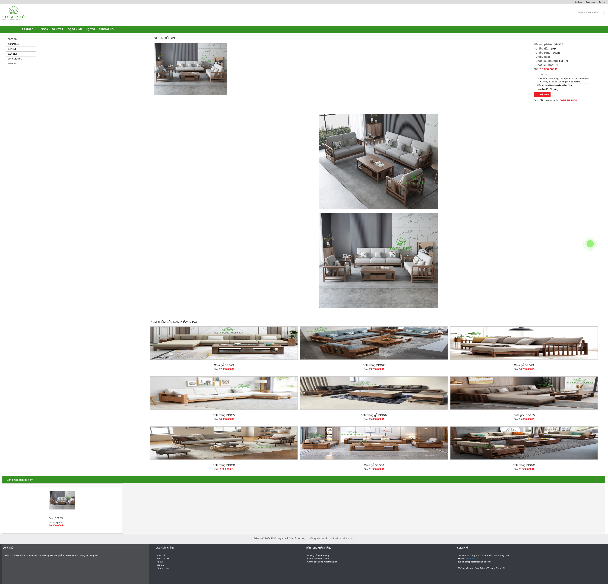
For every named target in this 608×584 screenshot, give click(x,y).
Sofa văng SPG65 (374, 365)
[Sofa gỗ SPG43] (524, 343)
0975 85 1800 (568, 100)
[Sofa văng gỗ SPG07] (374, 393)
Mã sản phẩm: (543, 44)
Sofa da (12, 63)
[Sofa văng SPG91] (224, 443)
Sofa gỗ (12, 39)
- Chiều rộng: (542, 52)
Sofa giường (15, 59)
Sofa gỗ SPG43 (524, 365)
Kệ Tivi (12, 49)
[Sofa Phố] (13, 15)
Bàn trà (12, 54)
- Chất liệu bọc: (544, 65)
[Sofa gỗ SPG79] (224, 343)
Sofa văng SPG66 (524, 465)
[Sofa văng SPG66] (524, 443)
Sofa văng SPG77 (224, 415)
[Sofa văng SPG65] (374, 343)
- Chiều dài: (541, 48)
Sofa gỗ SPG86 (374, 465)
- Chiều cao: (542, 56)
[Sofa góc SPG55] (524, 393)
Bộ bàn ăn (13, 44)
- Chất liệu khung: (546, 60)
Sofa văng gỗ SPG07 (374, 415)
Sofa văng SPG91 (224, 465)
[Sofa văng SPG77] (224, 393)
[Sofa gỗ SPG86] (374, 443)
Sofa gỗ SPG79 (224, 365)
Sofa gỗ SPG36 (56, 518)
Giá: (545, 69)
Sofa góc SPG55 (524, 415)
